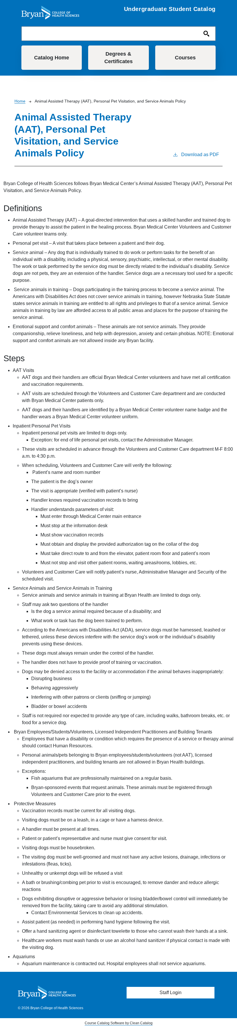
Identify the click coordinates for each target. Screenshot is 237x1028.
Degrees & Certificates (118, 57)
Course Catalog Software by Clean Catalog (119, 1023)
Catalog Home (51, 58)
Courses (185, 58)
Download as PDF (200, 154)
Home (19, 101)
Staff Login (171, 992)
